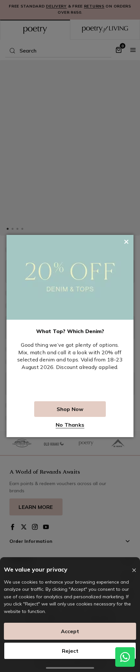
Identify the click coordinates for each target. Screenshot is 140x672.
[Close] (134, 570)
